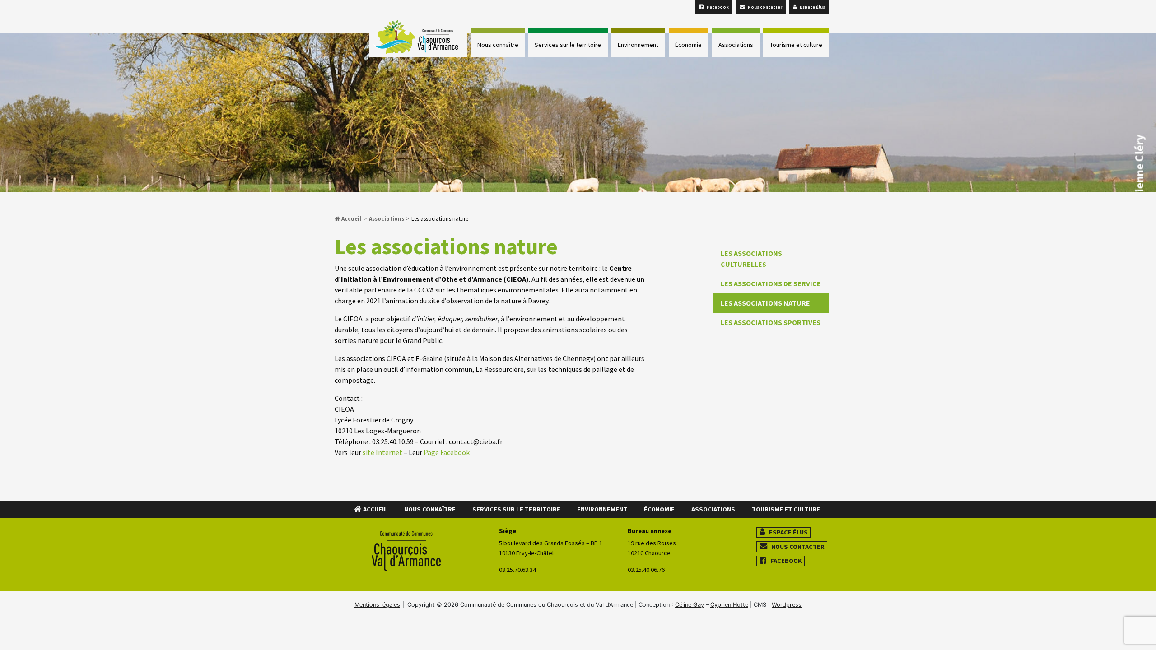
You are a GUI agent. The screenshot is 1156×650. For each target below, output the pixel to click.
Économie (688, 45)
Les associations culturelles (751, 259)
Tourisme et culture (796, 45)
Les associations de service (771, 283)
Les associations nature (765, 302)
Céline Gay (689, 604)
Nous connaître (497, 45)
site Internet (382, 452)
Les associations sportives (770, 322)
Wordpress (787, 604)
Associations (735, 45)
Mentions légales (377, 604)
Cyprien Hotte (729, 604)
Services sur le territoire (568, 45)
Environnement (638, 45)
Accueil (350, 218)
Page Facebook (447, 452)
